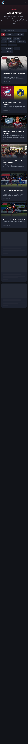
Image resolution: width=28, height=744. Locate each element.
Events (4, 45)
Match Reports (19, 34)
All (3, 34)
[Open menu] (25, 2)
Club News (9, 34)
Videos (16, 48)
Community (12, 41)
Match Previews (6, 38)
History (4, 41)
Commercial (21, 41)
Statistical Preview (7, 52)
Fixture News (12, 45)
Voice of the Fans (7, 48)
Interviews (16, 38)
